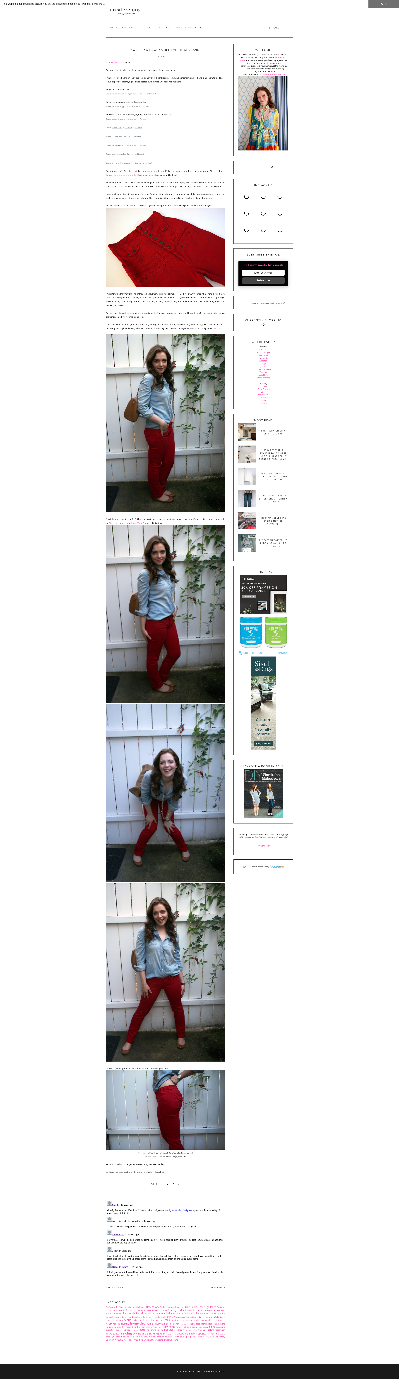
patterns (144, 1329)
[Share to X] (167, 1184)
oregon (193, 1326)
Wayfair (263, 372)
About (111, 28)
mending (121, 1326)
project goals (198, 1329)
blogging (209, 1313)
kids (198, 1323)
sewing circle (140, 1333)
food (167, 1320)
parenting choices (114, 1330)
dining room (204, 1317)
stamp (222, 1334)
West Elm (263, 374)
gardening (190, 1320)
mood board (132, 1327)
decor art (188, 1317)
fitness (154, 1320)
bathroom (170, 1313)
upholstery (220, 1336)
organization (202, 1327)
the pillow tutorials (147, 1336)
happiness (209, 1320)
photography (157, 1329)
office (186, 1327)
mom (279, 54)
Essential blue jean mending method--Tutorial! (273, 521)
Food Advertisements (259, 303)
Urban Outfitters (263, 369)
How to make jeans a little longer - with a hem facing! (273, 499)
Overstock (263, 360)
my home (169, 1326)
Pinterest (152, 94)
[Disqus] (165, 1238)
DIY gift (132, 1307)
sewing (126, 1333)
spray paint (213, 1333)
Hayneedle (263, 357)
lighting (221, 1323)
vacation (110, 1339)
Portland (221, 1307)
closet (144, 1317)
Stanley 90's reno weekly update (152, 1310)
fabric (127, 1320)
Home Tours (182, 28)
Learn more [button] (98, 4)
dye (221, 1317)
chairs (139, 1317)
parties (127, 1329)
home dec (137, 1323)
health (109, 1323)
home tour (175, 1323)
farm (140, 1320)
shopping (182, 1333)
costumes (159, 1317)
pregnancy (179, 1329)
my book (143, 1327)
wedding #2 (149, 1340)
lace (210, 1323)
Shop (198, 28)
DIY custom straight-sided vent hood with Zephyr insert (273, 477)
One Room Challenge (197, 1307)
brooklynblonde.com (119, 119)
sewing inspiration (157, 1333)
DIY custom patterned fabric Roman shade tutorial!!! (273, 543)
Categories (164, 28)
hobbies (116, 1324)
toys (197, 1337)
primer (188, 1330)
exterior (120, 1320)
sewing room (171, 1334)
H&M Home (263, 355)
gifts (198, 1320)
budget (132, 1317)
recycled (110, 1333)
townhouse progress (185, 1336)
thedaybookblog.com (119, 145)
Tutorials (147, 28)
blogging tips (219, 1313)
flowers (161, 1320)
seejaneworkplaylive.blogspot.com (124, 94)
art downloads (126, 1313)
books (109, 1317)
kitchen (204, 1323)
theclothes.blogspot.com (120, 106)
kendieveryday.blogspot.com (122, 163)
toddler (171, 1337)
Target (263, 363)
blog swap (200, 1313)
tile (166, 1336)
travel (202, 1336)
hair (202, 1320)
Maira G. (220, 1371)
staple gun (110, 1336)
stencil (119, 1336)
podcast (168, 1329)
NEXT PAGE (217, 1287)
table (132, 1336)
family (134, 1320)
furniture (175, 1320)
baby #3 (151, 1313)
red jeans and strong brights (122, 175)
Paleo (213, 1307)
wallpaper (128, 1339)
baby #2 (144, 1313)
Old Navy (263, 397)
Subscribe (263, 280)
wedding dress (162, 1339)
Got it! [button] (383, 4)
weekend (173, 1339)
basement (160, 1313)
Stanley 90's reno (125, 1310)
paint (212, 1326)
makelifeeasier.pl (118, 154)
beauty (179, 1313)
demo (195, 1317)
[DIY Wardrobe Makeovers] (263, 817)
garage (182, 1320)
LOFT (263, 391)
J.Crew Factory (263, 389)
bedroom (189, 1313)
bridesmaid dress (120, 1317)
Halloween (141, 1307)
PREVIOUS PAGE (116, 1287)
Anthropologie (263, 352)
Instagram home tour (175, 1307)
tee (136, 1336)
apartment (110, 1313)
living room (111, 1326)
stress (126, 1336)
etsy (113, 1320)
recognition (220, 1330)
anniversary (219, 1310)
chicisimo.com (117, 128)
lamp (215, 1324)
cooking (151, 1317)
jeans (192, 1323)
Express (263, 386)
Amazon (263, 349)
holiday (125, 1323)
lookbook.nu (116, 136)
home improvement (157, 1323)
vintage (119, 1339)
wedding (139, 1339)
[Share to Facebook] (173, 1184)
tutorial (210, 1336)
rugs (118, 1333)
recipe (210, 1329)
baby (136, 1313)
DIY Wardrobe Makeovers (117, 1307)
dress (214, 1316)
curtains (180, 1317)
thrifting (160, 1336)
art (117, 1313)
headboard (220, 1320)
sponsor (202, 1333)
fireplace (147, 1320)
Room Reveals (129, 28)
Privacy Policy (263, 845)
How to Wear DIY (117, 62)
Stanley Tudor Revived (181, 1310)
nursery (179, 1326)
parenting (220, 1326)
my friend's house (155, 1327)
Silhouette (110, 1310)
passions (135, 1330)
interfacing (185, 1324)
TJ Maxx (263, 366)
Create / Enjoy (191, 1371)
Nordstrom (263, 394)
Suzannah (143, 94)
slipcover (193, 1333)
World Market (263, 377)
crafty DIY (169, 1316)
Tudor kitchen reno (204, 1310)
